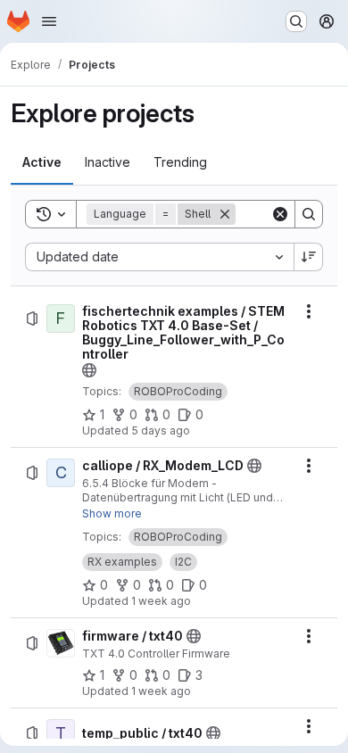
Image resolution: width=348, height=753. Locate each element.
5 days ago (160, 430)
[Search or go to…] (296, 21)
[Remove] (225, 214)
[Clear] (280, 214)
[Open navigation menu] (49, 21)
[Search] (308, 214)
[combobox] (159, 257)
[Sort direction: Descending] (308, 257)
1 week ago (161, 601)
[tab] (42, 162)
